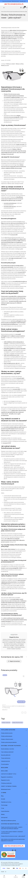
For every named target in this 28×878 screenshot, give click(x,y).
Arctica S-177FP (7, 443)
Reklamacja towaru (6, 789)
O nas (2, 808)
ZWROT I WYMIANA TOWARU (9, 786)
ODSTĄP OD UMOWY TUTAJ (8, 774)
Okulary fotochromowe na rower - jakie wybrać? (13, 836)
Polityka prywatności (6, 783)
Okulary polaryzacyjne (6, 736)
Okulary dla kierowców (6, 733)
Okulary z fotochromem (7, 739)
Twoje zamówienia (5, 758)
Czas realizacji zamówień (7, 752)
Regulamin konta (5, 780)
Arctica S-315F (14, 234)
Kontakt (3, 799)
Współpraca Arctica (6, 802)
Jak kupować (4, 817)
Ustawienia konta (5, 761)
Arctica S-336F (16, 389)
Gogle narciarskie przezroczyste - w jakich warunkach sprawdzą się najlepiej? (11, 827)
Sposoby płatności (5, 755)
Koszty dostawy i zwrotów (7, 749)
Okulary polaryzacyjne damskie (9, 742)
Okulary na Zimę (19, 63)
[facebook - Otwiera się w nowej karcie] (15, 850)
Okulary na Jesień (10, 63)
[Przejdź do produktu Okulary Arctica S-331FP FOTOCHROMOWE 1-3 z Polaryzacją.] (14, 688)
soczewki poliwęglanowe (10, 203)
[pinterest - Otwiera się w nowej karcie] (12, 850)
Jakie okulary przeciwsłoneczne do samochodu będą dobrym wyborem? (13, 840)
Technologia (4, 805)
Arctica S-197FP (22, 272)
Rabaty (3, 814)
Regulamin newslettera (7, 777)
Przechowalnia (5, 764)
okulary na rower (20, 144)
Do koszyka (20, 701)
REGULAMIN (4, 771)
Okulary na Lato (5, 65)
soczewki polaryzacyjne (10, 206)
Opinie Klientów (5, 811)
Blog (2, 796)
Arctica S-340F (20, 378)
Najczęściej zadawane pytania (8, 820)
